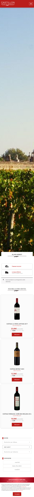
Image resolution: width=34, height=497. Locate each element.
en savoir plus (23, 486)
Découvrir (17, 334)
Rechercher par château (10, 442)
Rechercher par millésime (11, 452)
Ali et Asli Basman (17, 325)
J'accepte (17, 494)
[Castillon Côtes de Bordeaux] (7, 4)
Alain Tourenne (17, 370)
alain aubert (7, 447)
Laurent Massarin (17, 415)
